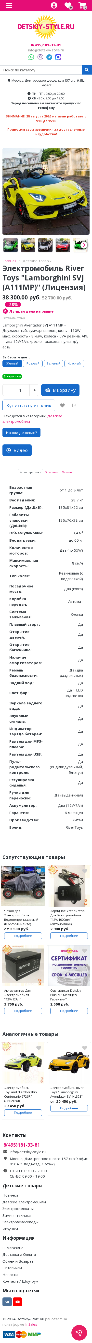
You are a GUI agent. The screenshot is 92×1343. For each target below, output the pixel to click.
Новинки (10, 1195)
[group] (10, 245)
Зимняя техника (16, 1215)
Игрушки (10, 1228)
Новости (10, 1274)
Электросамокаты (18, 1208)
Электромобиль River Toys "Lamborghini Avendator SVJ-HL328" (67, 1092)
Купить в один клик (28, 405)
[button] (83, 245)
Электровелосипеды (20, 1221)
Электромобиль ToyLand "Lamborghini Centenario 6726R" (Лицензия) (21, 1094)
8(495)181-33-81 (46, 45)
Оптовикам (12, 1267)
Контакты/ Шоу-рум (20, 1281)
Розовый (32, 363)
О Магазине (13, 1247)
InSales (31, 1324)
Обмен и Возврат (17, 1261)
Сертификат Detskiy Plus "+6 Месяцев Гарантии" (65, 994)
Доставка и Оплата (19, 1254)
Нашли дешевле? (21, 432)
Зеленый (53, 363)
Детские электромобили (24, 1201)
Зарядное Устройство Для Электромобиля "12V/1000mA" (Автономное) (67, 917)
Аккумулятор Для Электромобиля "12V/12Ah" (17, 994)
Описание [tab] (51, 472)
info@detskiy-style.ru (46, 50)
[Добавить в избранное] (62, 405)
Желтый (12, 363)
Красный (74, 363)
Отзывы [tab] (67, 472)
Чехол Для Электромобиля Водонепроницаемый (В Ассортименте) (21, 917)
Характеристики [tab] (30, 472)
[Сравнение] (74, 405)
